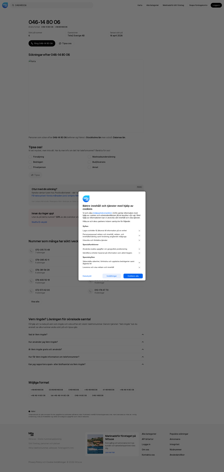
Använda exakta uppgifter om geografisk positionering (105, 249)
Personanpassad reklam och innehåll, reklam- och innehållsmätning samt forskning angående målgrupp (104, 235)
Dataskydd (87, 276)
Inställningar (112, 276)
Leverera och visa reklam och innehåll (98, 267)
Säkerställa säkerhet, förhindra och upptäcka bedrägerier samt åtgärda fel (108, 262)
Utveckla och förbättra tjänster (95, 240)
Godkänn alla (133, 276)
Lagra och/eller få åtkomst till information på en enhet (105, 231)
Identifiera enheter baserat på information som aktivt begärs (107, 253)
